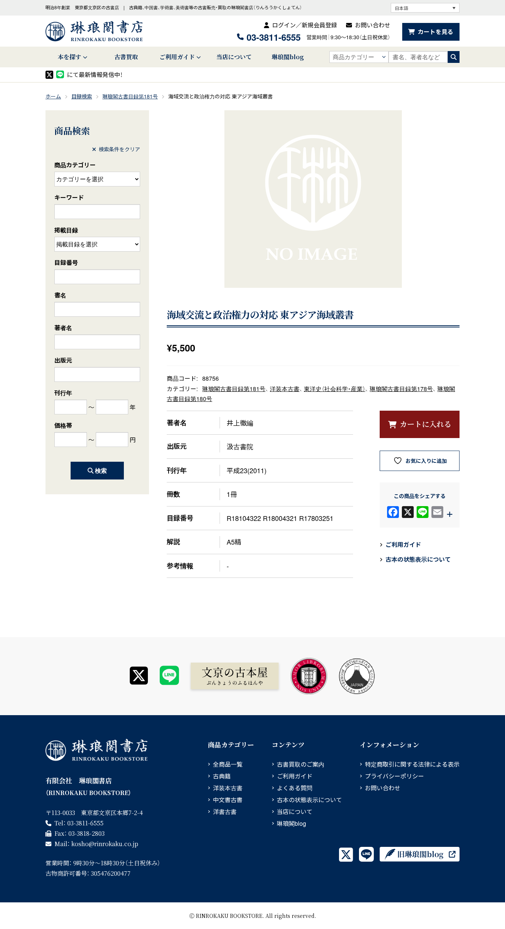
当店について (234, 57)
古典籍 (222, 776)
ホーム (53, 96)
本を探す (69, 57)
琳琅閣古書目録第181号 (130, 96)
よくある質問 (294, 788)
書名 (60, 295)
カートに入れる (425, 423)
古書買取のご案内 (300, 764)
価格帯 (63, 425)
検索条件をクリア (119, 149)
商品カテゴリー (75, 165)
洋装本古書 (284, 388)
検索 (101, 470)
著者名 (63, 327)
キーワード (69, 197)
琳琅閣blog (288, 57)
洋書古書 (225, 811)
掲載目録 (66, 230)
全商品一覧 (228, 764)
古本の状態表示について (418, 559)
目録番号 (66, 262)
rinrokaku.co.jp (104, 843)
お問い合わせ (372, 25)
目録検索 (81, 96)
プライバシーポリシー (394, 776)
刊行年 (63, 392)
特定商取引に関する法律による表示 (412, 764)
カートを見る (435, 31)
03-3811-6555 (274, 37)
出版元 (63, 360)
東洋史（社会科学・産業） (334, 388)
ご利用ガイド (177, 57)
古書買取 (126, 57)
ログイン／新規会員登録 (304, 25)
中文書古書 (228, 799)
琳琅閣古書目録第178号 (401, 388)
